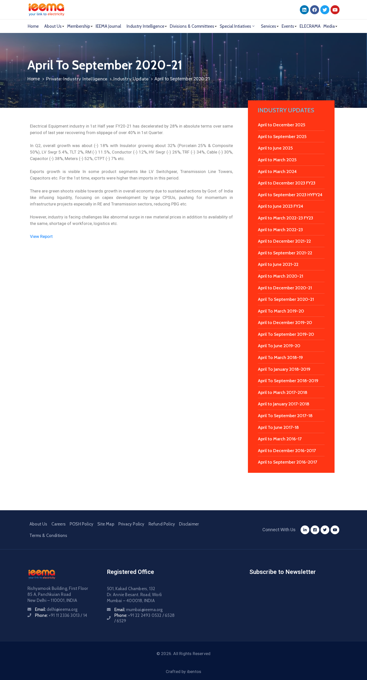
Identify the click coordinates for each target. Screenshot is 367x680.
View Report (41, 236)
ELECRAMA (310, 26)
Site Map (105, 523)
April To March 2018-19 (280, 357)
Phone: (61, 615)
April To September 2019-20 (286, 334)
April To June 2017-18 (278, 427)
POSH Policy (81, 523)
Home (33, 26)
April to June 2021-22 (278, 264)
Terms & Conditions (48, 535)
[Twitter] (324, 9)
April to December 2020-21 (285, 288)
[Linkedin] (304, 9)
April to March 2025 (277, 160)
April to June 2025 (275, 148)
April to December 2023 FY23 (286, 183)
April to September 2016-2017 (287, 462)
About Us (38, 523)
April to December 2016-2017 (287, 450)
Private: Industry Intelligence (76, 79)
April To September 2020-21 (286, 299)
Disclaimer (189, 523)
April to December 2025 (281, 125)
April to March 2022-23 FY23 (285, 218)
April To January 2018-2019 (284, 369)
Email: (56, 609)
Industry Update (131, 79)
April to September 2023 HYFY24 (290, 194)
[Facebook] (314, 9)
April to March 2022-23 (280, 229)
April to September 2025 (282, 136)
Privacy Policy (131, 523)
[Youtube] (335, 9)
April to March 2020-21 (280, 276)
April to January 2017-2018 (283, 404)
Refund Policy (162, 523)
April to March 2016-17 (280, 439)
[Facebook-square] (315, 529)
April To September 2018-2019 (288, 380)
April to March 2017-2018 (282, 392)
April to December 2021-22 (284, 241)
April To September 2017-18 (285, 415)
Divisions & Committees (192, 26)
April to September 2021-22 (285, 253)
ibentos (194, 671)
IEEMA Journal (108, 26)
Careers (58, 523)
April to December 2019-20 (285, 322)
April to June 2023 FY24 (280, 206)
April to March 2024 (277, 171)
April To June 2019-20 (279, 345)
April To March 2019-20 (281, 311)
